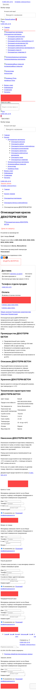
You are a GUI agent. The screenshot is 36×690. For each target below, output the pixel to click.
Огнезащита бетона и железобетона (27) (21, 41)
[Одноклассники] (4, 258)
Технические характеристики (21, 312)
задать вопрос (11, 261)
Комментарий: (5, 509)
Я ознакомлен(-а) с (11, 514)
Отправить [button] (9, 594)
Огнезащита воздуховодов (19, 148)
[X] (7, 258)
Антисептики (8, 73)
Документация (13, 314)
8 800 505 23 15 (6, 287)
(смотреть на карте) (16, 274)
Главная (7, 27)
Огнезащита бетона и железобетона (22, 146)
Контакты (7, 92)
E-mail (3, 506)
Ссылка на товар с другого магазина (12, 577)
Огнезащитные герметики (19, 160)
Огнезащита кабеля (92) (15, 39)
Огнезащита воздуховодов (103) (18, 43)
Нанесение (4, 314)
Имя (2, 501)
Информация (8, 87)
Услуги (31, 634)
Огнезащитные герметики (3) (17, 52)
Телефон (4, 503)
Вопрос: (3, 545)
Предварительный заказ (16, 299)
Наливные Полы (9, 80)
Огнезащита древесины (19, 151)
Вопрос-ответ (8, 85)
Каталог (6, 30)
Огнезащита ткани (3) (14, 50)
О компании (8, 90)
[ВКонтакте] (2, 258)
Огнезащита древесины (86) (17, 45)
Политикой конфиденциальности (11, 514)
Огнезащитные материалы (13, 34)
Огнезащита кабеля (17, 144)
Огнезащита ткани (17, 157)
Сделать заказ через (8, 308)
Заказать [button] (9, 520)
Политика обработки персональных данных (18, 654)
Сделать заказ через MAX (10, 305)
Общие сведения (6, 312)
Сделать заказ (18, 482)
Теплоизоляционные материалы (14, 59)
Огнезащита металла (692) (16, 36)
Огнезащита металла (18, 142)
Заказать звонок (11, 97)
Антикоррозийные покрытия (13, 66)
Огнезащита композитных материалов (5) (21, 48)
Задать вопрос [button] (10, 556)
